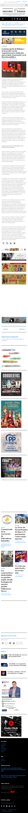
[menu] (3, 19)
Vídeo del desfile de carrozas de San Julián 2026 (18, 655)
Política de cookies (12, 809)
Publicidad (24, 1)
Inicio (3, 22)
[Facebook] (2, 643)
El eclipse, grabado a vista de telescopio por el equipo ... (17, 672)
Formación (3, 750)
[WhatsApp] (21, 643)
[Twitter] (6, 643)
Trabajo (2, 747)
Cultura (2, 751)
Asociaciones (4, 748)
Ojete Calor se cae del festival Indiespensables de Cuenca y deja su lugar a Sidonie (13, 776)
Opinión (19, 1)
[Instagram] (10, 643)
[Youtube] (13, 643)
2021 (7, 22)
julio (10, 22)
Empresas (3, 745)
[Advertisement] (14, 300)
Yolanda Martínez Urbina (20, 542)
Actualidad (17, 22)
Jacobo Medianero (19, 576)
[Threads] (17, 643)
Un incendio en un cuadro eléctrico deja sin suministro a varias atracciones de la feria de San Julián (13, 769)
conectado (14, 339)
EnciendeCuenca (13, 58)
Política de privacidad (7, 811)
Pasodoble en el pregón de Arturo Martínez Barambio (17, 664)
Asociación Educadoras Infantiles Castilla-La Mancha (6, 546)
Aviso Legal (3, 809)
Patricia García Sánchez (6, 594)
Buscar (26, 5)
